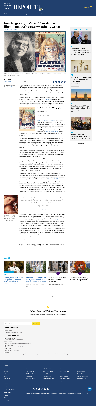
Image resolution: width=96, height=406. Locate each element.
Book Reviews (13, 29)
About (78, 369)
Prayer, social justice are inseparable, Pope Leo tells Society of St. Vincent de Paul (13, 281)
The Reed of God (47, 99)
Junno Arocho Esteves (9, 286)
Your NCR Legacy (30, 378)
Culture (23, 14)
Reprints (62, 381)
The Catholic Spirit (38, 284)
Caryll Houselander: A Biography (46, 120)
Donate (80, 14)
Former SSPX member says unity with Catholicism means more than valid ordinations (81, 80)
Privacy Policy (80, 373)
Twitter (36, 389)
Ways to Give (29, 376)
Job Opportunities (64, 373)
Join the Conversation (8, 84)
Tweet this (43, 209)
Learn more (10, 86)
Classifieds (6, 395)
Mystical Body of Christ (54, 179)
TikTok (48, 389)
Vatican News (9, 271)
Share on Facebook (56, 82)
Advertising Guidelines (30, 393)
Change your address (65, 378)
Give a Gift (45, 373)
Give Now (28, 369)
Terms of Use (37, 393)
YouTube (42, 389)
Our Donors (29, 381)
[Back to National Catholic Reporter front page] (23, 8)
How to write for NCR (65, 371)
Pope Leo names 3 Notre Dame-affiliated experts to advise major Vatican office (80, 109)
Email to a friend (62, 82)
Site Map (48, 393)
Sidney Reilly (55, 220)
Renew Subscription (48, 371)
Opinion (29, 14)
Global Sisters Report (56, 14)
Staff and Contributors (82, 376)
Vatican (17, 14)
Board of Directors (81, 378)
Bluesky (34, 389)
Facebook (39, 389)
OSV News (16, 286)
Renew (84, 14)
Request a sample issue (49, 381)
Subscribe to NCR (47, 369)
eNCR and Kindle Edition (49, 378)
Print (65, 82)
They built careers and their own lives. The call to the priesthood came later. (81, 137)
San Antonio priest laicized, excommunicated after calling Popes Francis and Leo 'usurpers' (81, 51)
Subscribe (89, 14)
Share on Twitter (59, 82)
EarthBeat (45, 14)
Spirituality (37, 14)
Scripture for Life (8, 381)
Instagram (45, 389)
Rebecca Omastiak (30, 284)
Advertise (6, 400)
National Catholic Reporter (90, 389)
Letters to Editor (64, 376)
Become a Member (30, 371)
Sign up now (86, 7)
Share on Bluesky (53, 82)
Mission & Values (81, 371)
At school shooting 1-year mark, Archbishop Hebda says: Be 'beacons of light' (36, 280)
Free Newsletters (47, 376)
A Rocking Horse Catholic (51, 131)
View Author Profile (7, 81)
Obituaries (6, 397)
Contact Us (62, 369)
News (12, 14)
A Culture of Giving (31, 373)
